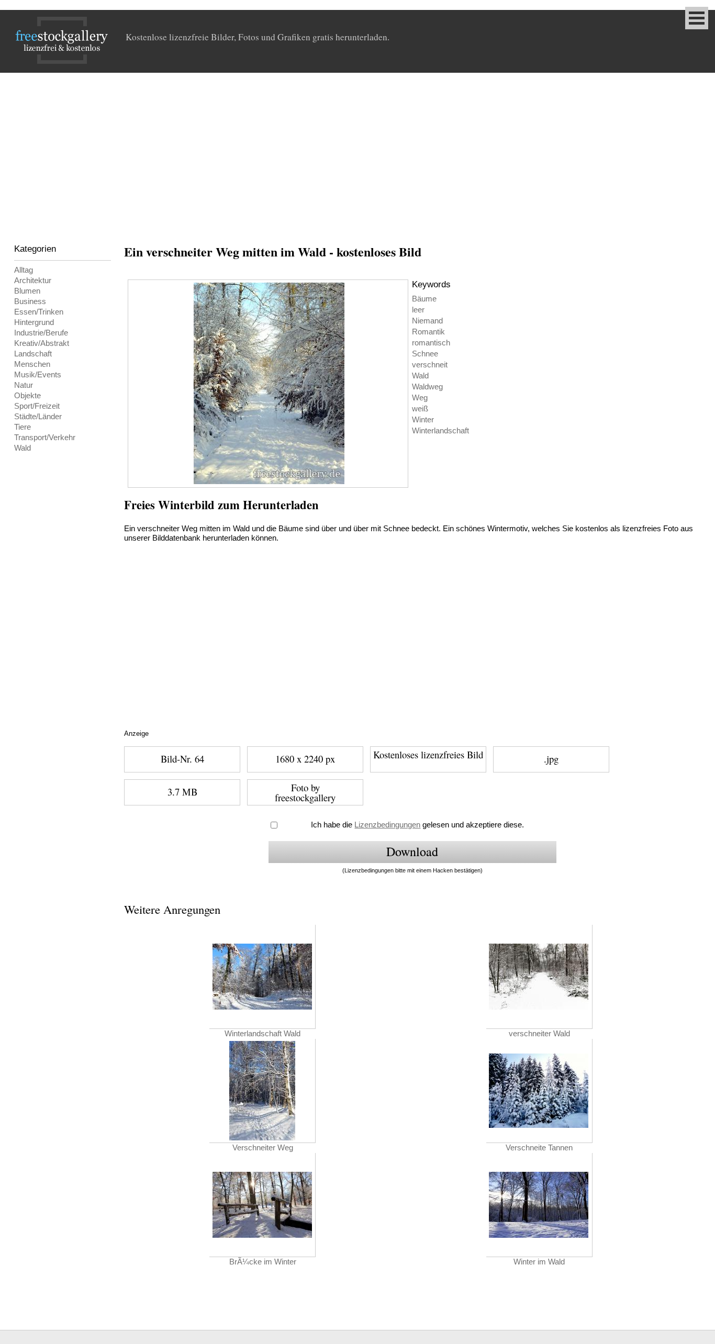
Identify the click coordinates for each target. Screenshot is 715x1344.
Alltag (23, 270)
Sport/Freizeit (37, 406)
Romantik (428, 332)
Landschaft (33, 354)
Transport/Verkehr (44, 437)
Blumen (27, 291)
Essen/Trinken (38, 312)
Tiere (22, 427)
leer (418, 310)
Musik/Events (37, 375)
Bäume (424, 299)
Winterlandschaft (440, 431)
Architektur (32, 280)
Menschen (32, 364)
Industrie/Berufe (41, 333)
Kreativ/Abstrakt (41, 343)
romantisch (431, 343)
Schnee (425, 354)
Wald (22, 448)
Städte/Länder (38, 416)
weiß (420, 409)
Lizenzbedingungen (387, 825)
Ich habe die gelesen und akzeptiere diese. (417, 825)
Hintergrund (34, 322)
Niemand (427, 321)
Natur (23, 385)
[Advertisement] (357, 151)
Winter (423, 420)
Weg (420, 398)
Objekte (27, 395)
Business (30, 301)
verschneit (430, 365)
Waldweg (427, 387)
